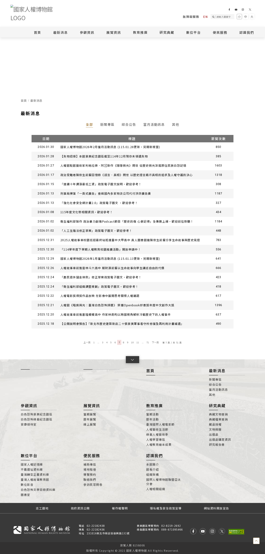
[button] (132, 359)
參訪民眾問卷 (92, 484)
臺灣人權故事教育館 (35, 479)
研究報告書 (217, 444)
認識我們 (154, 455)
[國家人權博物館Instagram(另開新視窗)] (242, 9)
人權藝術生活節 (157, 429)
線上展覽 (89, 424)
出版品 (213, 434)
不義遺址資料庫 (32, 469)
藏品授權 (215, 424)
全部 (89, 124)
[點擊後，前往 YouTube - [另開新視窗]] (203, 531)
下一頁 (155, 342)
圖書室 (25, 494)
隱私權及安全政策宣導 (166, 508)
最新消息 (60, 32)
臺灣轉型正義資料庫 (35, 474)
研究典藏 (217, 405)
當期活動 (152, 414)
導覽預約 (89, 474)
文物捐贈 (215, 429)
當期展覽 (89, 414)
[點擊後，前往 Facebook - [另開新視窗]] (193, 531)
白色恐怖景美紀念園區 (36, 414)
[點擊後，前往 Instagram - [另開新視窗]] (212, 531)
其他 (175, 124)
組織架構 (152, 474)
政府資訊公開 (80, 508)
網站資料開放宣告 (216, 508)
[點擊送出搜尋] (214, 16)
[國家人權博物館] (37, 13)
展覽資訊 (91, 405)
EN (205, 16)
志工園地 (42, 508)
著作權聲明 (120, 508)
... (98, 342)
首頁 (37, 32)
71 (147, 342)
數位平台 (29, 455)
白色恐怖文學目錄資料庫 (38, 489)
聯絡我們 (89, 479)
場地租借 (89, 469)
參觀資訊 (29, 405)
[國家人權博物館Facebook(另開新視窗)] (229, 9)
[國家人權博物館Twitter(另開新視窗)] (250, 9)
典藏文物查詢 (218, 414)
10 (132, 342)
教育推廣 (154, 405)
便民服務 (91, 455)
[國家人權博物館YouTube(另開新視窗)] (235, 9)
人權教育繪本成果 (158, 444)
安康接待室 (29, 424)
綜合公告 (129, 124)
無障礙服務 (191, 16)
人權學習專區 (155, 439)
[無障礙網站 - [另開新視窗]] (236, 532)
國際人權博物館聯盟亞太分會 (163, 481)
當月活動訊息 (154, 124)
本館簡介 (152, 464)
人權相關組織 (155, 489)
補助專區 (89, 464)
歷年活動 (152, 419)
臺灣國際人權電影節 (160, 424)
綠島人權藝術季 (157, 434)
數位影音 (27, 484)
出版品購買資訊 (220, 439)
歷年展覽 (89, 419)
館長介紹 (152, 469)
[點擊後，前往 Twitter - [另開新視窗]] (222, 531)
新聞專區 (107, 124)
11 (137, 342)
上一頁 (86, 342)
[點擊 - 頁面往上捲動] (256, 541)
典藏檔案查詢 (218, 419)
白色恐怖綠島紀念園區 (36, 419)
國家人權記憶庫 (32, 464)
